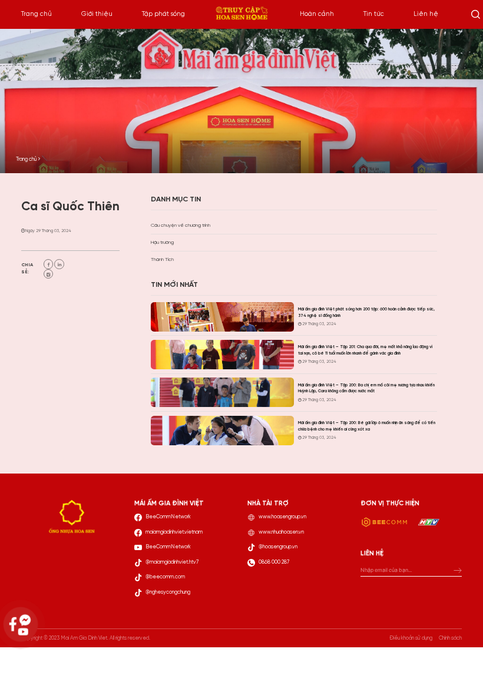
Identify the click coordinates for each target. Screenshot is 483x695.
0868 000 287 (274, 562)
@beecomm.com (165, 577)
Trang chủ (36, 14)
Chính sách (450, 638)
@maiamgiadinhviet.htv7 (172, 562)
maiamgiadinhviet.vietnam (174, 532)
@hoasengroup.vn (278, 547)
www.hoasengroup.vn (282, 516)
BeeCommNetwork (168, 516)
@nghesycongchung (167, 592)
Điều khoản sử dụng (410, 638)
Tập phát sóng (163, 14)
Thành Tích (162, 259)
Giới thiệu (97, 14)
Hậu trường (162, 242)
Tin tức (373, 14)
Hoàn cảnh (317, 14)
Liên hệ (425, 14)
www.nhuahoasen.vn (281, 532)
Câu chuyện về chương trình (180, 225)
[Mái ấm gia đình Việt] (241, 14)
